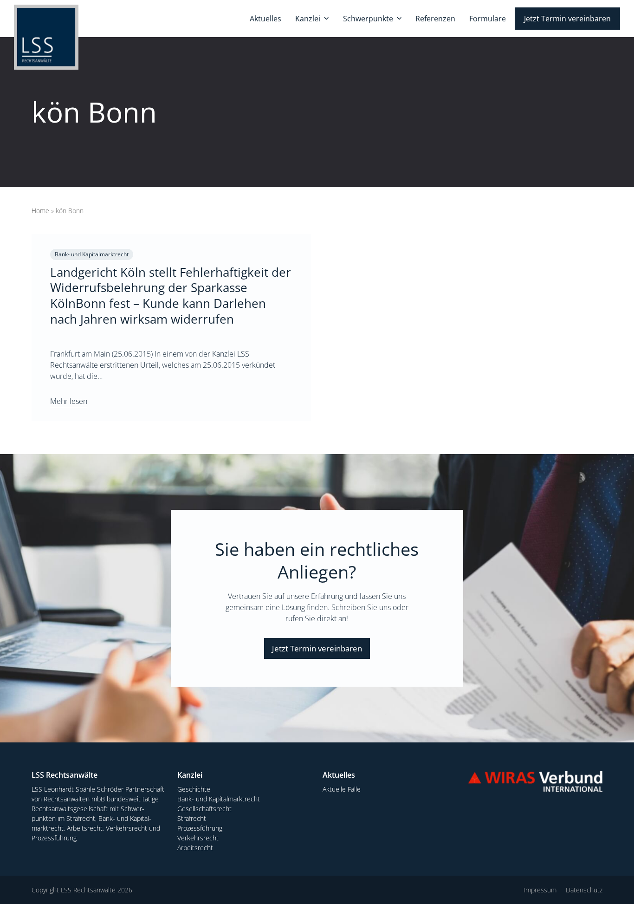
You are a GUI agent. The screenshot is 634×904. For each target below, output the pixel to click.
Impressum (540, 889)
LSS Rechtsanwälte (88, 889)
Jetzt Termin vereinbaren (317, 648)
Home (40, 210)
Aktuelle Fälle (342, 789)
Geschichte (193, 789)
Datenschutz (584, 889)
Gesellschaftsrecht (204, 808)
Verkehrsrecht (198, 837)
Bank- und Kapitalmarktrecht (218, 798)
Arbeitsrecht (195, 847)
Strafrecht (191, 818)
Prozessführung (199, 828)
